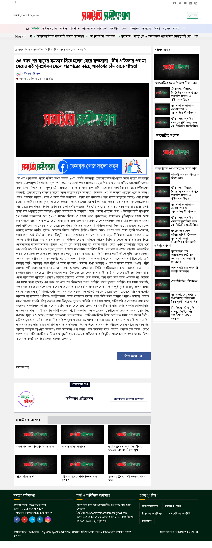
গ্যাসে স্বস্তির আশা (24, 476)
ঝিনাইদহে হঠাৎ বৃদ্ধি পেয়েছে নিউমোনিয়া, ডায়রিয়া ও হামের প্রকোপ (182, 313)
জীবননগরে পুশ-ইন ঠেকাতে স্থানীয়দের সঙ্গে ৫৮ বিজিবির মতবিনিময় (184, 122)
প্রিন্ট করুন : (132, 356)
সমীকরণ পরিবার (173, 506)
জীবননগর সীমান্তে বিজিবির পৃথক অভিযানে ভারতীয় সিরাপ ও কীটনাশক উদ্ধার (185, 94)
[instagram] (48, 519)
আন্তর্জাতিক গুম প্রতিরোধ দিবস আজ (34, 446)
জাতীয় (63, 28)
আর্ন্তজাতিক (88, 28)
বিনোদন (134, 28)
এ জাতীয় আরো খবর (28, 420)
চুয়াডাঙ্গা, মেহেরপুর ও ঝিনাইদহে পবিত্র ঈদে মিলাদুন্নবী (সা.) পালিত (150, 36)
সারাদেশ (102, 28)
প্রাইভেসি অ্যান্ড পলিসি (180, 513)
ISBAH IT (192, 532)
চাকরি (175, 28)
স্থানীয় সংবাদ (49, 28)
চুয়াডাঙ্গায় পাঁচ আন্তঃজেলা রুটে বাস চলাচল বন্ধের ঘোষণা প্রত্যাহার (183, 256)
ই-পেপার (192, 15)
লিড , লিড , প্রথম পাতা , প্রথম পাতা (65, 49)
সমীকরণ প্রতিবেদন (31, 73)
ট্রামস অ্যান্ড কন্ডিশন (152, 513)
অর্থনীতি (114, 28)
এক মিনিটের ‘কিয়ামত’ (91, 36)
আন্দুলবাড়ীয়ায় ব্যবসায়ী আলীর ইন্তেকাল (49, 36)
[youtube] (32, 519)
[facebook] (17, 519)
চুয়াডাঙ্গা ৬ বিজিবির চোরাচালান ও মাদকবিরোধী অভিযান (183, 109)
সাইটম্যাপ (147, 521)
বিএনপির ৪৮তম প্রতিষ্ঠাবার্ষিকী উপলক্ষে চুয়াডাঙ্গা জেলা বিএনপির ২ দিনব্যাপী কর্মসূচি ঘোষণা (175, 238)
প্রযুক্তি (166, 28)
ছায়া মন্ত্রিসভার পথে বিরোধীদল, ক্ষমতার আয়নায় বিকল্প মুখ (125, 448)
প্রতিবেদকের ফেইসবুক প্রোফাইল (128, 399)
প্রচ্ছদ (20, 49)
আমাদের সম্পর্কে (150, 506)
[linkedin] (40, 519)
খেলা (124, 28)
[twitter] (24, 519)
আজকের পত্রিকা (151, 28)
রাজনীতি (75, 28)
